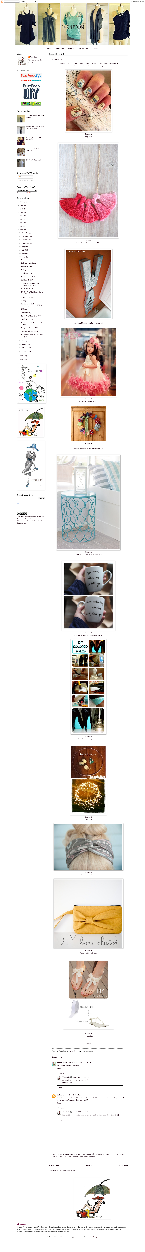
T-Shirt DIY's (60, 48)
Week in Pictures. (27, 319)
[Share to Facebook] (90, 1051)
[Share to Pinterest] (92, 1051)
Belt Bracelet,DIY (27, 280)
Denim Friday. (26, 313)
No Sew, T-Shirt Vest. (33, 160)
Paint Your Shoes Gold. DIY (31, 316)
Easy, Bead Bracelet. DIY (29, 328)
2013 (21, 226)
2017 (21, 212)
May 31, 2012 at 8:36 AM (82, 1062)
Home (49, 48)
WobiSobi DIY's (83, 48)
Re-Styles (71, 48)
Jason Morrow (78, 1237)
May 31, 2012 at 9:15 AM (73, 1095)
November (26, 236)
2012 (22, 230)
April (24, 341)
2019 (22, 205)
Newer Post (54, 1166)
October (25, 240)
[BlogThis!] (86, 1051)
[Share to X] (88, 1051)
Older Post (123, 1166)
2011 (21, 356)
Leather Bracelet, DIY (29, 277)
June (23, 253)
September (26, 243)
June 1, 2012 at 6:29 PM (81, 1112)
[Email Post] (79, 1051)
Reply (59, 1068)
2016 (22, 216)
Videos (96, 48)
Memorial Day (26, 267)
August (24, 246)
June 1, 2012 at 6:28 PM (81, 1077)
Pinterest (88, 134)
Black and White (27, 289)
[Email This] (84, 1051)
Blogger (95, 1237)
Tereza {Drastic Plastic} (65, 1062)
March (24, 344)
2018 (22, 209)
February (25, 348)
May (24, 257)
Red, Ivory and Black (28, 263)
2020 (22, 202)
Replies (61, 1073)
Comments (24, 181)
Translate (33, 193)
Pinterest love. (26, 260)
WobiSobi (66, 1077)
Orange (24, 301)
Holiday (24, 309)
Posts (22, 177)
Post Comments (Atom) (67, 1170)
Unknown (60, 1095)
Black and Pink (26, 273)
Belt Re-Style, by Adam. (29, 331)
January (25, 351)
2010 (22, 359)
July (23, 250)
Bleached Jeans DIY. (28, 297)
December (25, 233)
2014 (22, 223)
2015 (22, 219)
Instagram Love (26, 270)
